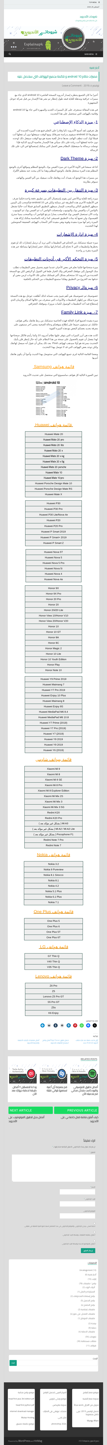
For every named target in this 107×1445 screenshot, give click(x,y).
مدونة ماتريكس (59, 1405)
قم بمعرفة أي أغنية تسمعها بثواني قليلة (57, 1089)
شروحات (92, 1337)
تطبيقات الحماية (88, 1332)
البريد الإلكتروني (89, 1199)
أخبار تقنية (94, 67)
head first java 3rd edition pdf (21, 1399)
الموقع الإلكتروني (89, 1211)
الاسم (92, 1187)
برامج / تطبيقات (89, 1283)
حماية (93, 1328)
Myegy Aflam (93, 1421)
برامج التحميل (89, 1300)
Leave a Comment (72, 85)
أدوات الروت (90, 1287)
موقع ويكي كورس (57, 1399)
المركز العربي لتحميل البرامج (54, 1392)
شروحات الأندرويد (88, 16)
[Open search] (10, 54)
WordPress (24, 1440)
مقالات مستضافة (88, 1341)
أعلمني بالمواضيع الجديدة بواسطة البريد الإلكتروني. (78, 1244)
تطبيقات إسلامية (88, 1309)
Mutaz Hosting (27, 1417)
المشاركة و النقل (87, 1292)
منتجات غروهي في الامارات (54, 1411)
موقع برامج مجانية (26, 1392)
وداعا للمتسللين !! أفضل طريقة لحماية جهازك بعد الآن (24, 1090)
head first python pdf (25, 1405)
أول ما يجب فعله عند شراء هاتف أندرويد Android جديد (87, 1041)
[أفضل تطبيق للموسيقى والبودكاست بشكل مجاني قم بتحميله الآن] (84, 1074)
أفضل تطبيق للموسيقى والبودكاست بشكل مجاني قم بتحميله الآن (84, 1090)
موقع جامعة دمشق (25, 1424)
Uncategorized (85, 1270)
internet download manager (22, 1411)
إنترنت (94, 1279)
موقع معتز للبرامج (91, 1392)
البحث (95, 1358)
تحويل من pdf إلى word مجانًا (86, 1405)
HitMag (38, 1440)
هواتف (93, 1345)
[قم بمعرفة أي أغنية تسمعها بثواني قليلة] (53, 1074)
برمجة (93, 1323)
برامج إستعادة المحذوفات (84, 1296)
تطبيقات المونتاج (88, 1318)
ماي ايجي (62, 1417)
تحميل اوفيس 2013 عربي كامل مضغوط (87, 1412)
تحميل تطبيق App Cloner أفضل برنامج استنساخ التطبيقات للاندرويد (56, 1041)
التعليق (92, 1152)
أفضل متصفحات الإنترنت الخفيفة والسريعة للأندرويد (28, 1041)
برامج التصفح (89, 1305)
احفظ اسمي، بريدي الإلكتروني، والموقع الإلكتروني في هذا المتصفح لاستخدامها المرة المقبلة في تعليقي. (59, 1226)
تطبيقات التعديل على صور (84, 1314)
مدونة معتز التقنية (91, 1399)
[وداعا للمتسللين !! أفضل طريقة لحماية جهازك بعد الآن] (23, 1074)
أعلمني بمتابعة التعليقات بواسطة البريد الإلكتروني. (78, 1235)
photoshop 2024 (59, 1424)
